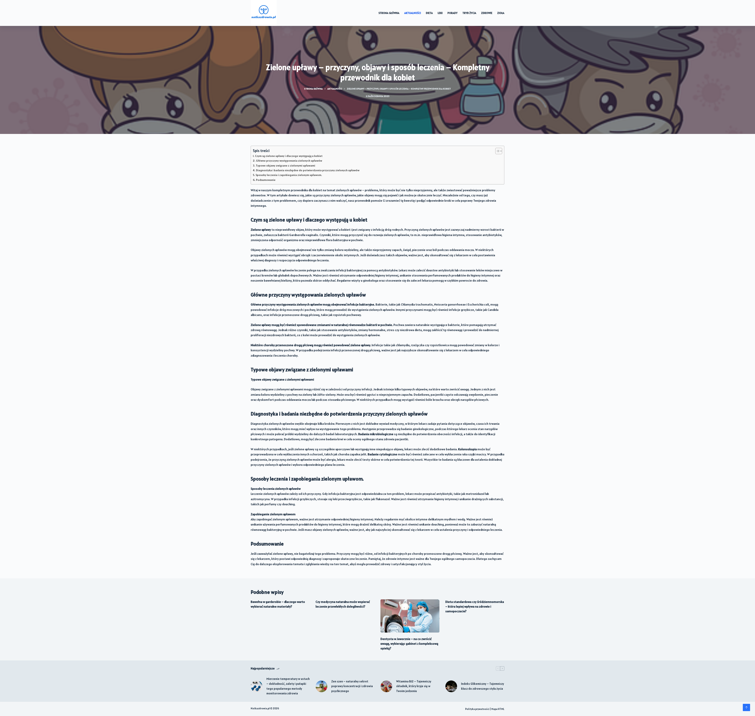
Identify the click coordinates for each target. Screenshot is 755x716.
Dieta (429, 13)
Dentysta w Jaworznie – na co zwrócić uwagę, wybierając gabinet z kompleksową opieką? (409, 643)
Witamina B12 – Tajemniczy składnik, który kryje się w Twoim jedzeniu (413, 686)
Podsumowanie (265, 180)
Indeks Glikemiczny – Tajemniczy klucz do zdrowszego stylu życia (482, 686)
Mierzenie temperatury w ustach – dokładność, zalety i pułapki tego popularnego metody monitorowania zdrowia (288, 686)
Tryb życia (469, 13)
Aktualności (412, 13)
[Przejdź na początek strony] (746, 707)
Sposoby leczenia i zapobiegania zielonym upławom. (289, 175)
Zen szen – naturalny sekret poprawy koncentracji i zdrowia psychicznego (352, 686)
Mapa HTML (497, 709)
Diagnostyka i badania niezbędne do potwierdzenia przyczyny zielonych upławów (307, 170)
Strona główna (388, 13)
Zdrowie (486, 13)
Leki (440, 13)
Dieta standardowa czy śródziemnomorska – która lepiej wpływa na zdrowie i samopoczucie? (474, 606)
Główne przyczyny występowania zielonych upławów (289, 160)
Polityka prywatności (477, 709)
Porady (452, 13)
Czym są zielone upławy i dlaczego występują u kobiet (288, 156)
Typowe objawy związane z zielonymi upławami (285, 165)
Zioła (500, 13)
